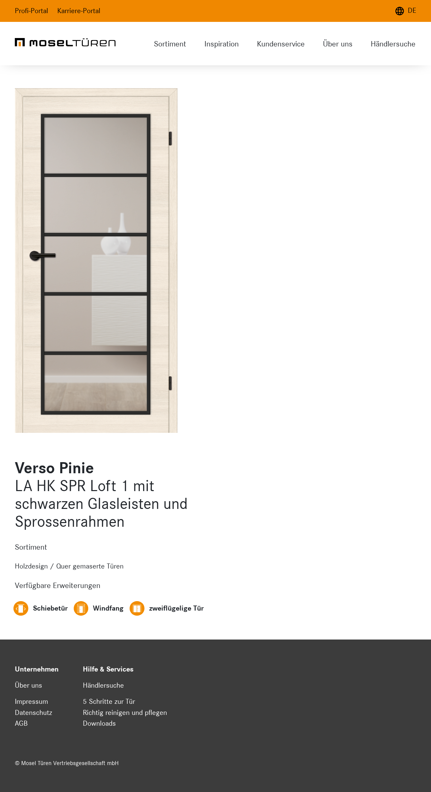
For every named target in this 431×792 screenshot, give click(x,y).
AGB (21, 723)
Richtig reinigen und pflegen (125, 713)
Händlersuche (393, 43)
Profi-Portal (31, 11)
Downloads (99, 723)
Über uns (338, 43)
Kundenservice (281, 43)
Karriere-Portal (78, 11)
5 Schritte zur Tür (109, 701)
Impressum (31, 701)
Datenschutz (33, 713)
